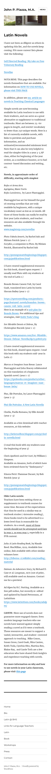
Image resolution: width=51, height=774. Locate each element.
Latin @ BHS (10, 719)
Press (7, 751)
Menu (43, 9)
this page (21, 671)
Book (6, 738)
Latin (6, 732)
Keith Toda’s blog (29, 317)
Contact (8, 758)
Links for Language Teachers (19, 726)
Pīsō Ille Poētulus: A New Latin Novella (24, 404)
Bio (5, 713)
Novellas (8, 72)
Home (7, 706)
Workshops (10, 745)
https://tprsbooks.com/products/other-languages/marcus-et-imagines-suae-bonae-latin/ (25, 383)
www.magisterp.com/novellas (19, 229)
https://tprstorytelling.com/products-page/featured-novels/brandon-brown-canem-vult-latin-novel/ (25, 302)
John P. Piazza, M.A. (19, 9)
